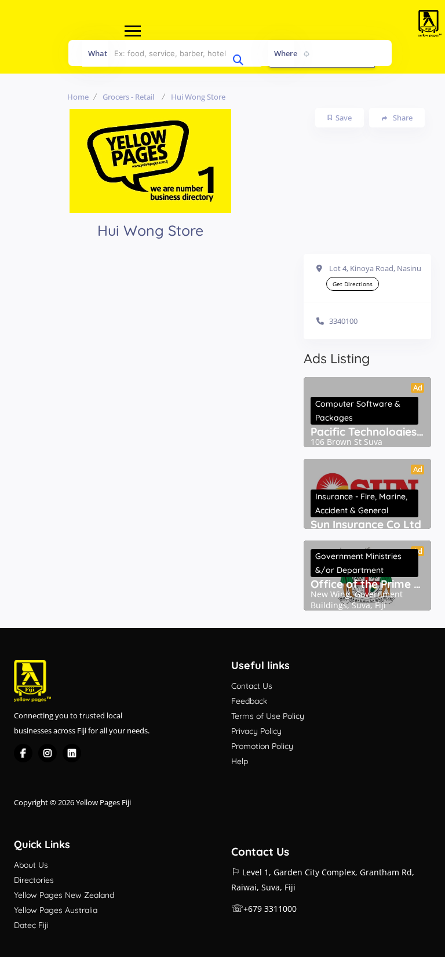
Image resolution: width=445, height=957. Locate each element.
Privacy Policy (256, 731)
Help (239, 761)
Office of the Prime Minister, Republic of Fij (367, 584)
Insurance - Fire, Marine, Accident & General (361, 503)
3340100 (343, 321)
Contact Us (251, 686)
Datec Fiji (31, 925)
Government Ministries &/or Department (358, 563)
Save (343, 117)
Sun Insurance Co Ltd (366, 524)
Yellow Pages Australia (55, 910)
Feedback (249, 701)
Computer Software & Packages (357, 411)
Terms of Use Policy (267, 716)
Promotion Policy (262, 746)
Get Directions (353, 284)
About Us (31, 865)
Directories (34, 880)
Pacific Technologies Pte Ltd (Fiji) (367, 431)
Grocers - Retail (128, 97)
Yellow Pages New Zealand (64, 895)
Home (78, 97)
